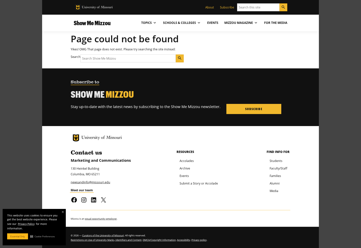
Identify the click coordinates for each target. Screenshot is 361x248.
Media (274, 191)
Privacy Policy (26, 224)
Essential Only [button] (17, 236)
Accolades (187, 161)
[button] (43, 236)
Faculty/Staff (278, 168)
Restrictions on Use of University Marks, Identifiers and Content (106, 240)
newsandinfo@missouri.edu (90, 182)
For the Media (275, 23)
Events (212, 23)
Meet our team (82, 190)
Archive (185, 168)
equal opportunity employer (101, 218)
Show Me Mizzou (92, 22)
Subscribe (227, 7)
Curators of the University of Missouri (103, 235)
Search (75, 57)
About (209, 7)
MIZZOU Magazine (241, 22)
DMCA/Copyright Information (159, 240)
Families (275, 176)
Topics (149, 22)
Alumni (275, 183)
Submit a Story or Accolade (199, 183)
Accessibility (183, 240)
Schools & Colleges (182, 22)
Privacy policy (199, 240)
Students (276, 161)
